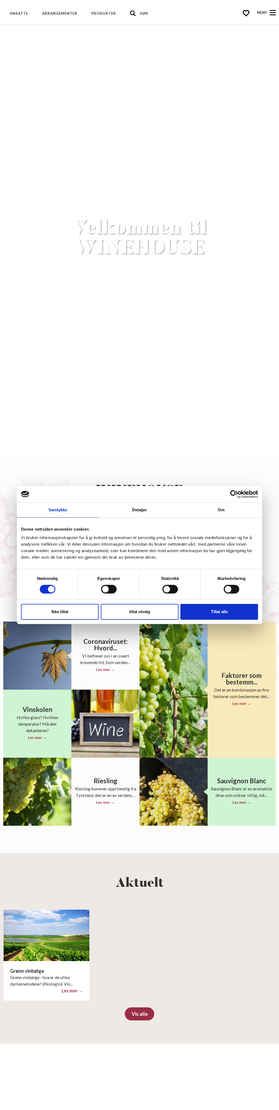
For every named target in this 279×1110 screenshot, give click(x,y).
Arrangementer (59, 13)
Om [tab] (221, 509)
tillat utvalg (139, 611)
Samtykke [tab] (57, 509)
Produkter (103, 13)
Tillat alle (219, 611)
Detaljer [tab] (139, 509)
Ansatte (19, 13)
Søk (144, 13)
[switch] (109, 589)
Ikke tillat (59, 611)
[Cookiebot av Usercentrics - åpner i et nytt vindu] (234, 494)
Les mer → (105, 669)
